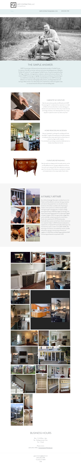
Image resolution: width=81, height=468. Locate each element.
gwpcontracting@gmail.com (45, 448)
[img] (18, 197)
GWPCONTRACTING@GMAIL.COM (48, 11)
